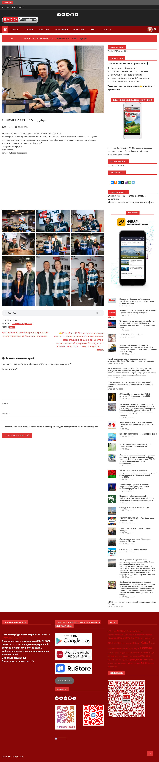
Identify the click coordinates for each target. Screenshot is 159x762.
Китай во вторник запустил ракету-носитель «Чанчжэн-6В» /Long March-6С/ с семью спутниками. (131, 360)
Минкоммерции (113, 649)
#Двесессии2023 (129, 635)
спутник (123, 663)
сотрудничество (114, 663)
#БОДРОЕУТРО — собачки (131, 335)
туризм (144, 663)
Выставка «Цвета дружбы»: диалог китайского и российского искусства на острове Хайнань (136, 301)
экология (151, 663)
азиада (111, 656)
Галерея (29, 324)
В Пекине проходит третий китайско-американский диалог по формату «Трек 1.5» (137, 424)
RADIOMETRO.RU (12, 638)
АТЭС (110, 643)
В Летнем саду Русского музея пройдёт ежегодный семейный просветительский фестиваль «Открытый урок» (130, 384)
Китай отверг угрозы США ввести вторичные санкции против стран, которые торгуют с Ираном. (134, 486)
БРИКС (117, 643)
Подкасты (78, 29)
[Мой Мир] (119, 182)
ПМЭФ (125, 649)
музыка (125, 659)
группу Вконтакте (118, 165)
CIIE (140, 638)
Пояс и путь (133, 648)
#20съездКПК (113, 631)
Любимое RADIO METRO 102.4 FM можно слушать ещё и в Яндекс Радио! (137, 312)
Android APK (64, 680)
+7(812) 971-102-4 (117, 202)
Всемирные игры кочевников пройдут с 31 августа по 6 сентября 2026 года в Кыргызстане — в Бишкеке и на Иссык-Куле (138, 324)
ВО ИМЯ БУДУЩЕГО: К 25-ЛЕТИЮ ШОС (138, 434)
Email (5, 413)
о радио (15, 29)
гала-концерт (134, 656)
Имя (5, 403)
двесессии (144, 656)
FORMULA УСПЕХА (18, 324)
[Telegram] (133, 182)
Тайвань (116, 653)
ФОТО (93, 29)
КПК (134, 643)
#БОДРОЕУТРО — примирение (133, 549)
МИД (153, 643)
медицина (118, 659)
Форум (122, 653)
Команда (28, 29)
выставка (124, 656)
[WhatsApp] (129, 182)
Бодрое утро (126, 643)
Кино (138, 643)
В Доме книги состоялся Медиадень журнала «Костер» (135, 540)
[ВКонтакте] (112, 182)
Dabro (12, 327)
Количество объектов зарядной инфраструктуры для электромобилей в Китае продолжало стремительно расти (136, 498)
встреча (117, 656)
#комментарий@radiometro (123, 638)
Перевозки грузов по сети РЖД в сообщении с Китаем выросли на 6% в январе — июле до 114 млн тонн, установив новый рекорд (138, 348)
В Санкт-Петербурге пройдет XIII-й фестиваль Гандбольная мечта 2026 (134, 395)
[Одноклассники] (115, 182)
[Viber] (126, 182)
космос (111, 659)
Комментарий (9, 369)
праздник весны (138, 659)
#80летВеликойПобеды (131, 631)
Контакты (106, 29)
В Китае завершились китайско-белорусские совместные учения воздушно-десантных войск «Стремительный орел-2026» (138, 474)
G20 (152, 638)
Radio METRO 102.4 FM (118, 51)
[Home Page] (5, 30)
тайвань (130, 663)
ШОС (137, 652)
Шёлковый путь (148, 653)
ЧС (132, 653)
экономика (112, 666)
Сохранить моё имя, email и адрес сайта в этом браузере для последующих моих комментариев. (50, 426)
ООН (121, 649)
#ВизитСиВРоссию (115, 635)
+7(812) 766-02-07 (117, 196)
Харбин (128, 653)
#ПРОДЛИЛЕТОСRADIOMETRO (134, 508)
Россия (146, 648)
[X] (122, 182)
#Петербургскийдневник (144, 634)
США (110, 652)
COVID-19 (146, 638)
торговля (137, 663)
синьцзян (150, 659)
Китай (145, 642)
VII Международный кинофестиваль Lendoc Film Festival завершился (135, 445)
